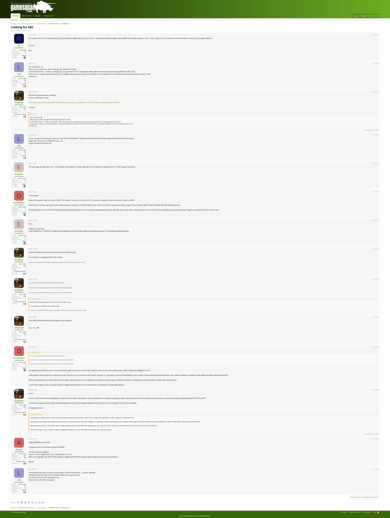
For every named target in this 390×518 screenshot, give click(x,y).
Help (374, 512)
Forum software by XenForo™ (195, 516)
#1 (377, 35)
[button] (33, 15)
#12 (377, 390)
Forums (15, 16)
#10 (377, 317)
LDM (19, 74)
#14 (377, 469)
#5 (377, 163)
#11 (377, 347)
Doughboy (18, 102)
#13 (377, 439)
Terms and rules (354, 512)
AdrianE (19, 449)
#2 (377, 63)
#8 (377, 249)
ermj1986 (19, 174)
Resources (48, 16)
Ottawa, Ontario (21, 461)
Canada (23, 84)
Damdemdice (19, 203)
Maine (24, 184)
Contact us (344, 512)
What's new (26, 16)
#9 (377, 279)
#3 (377, 92)
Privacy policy (366, 512)
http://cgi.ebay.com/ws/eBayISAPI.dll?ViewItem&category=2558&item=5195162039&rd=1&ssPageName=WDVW (74, 102)
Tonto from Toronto (20, 114)
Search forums (24, 20)
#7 (377, 220)
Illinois (24, 55)
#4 (377, 135)
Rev (13, 31)
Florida (24, 212)
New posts (14, 20)
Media (37, 16)
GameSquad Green (19, 512)
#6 (377, 192)
